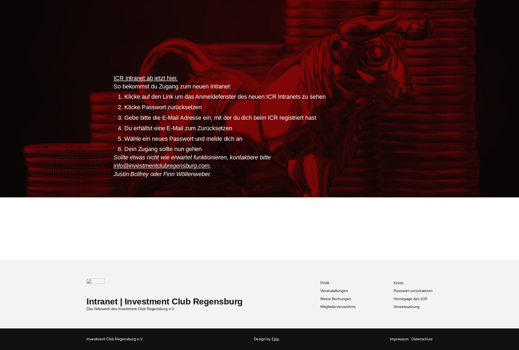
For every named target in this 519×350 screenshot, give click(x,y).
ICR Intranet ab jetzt (146, 78)
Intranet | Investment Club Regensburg (164, 301)
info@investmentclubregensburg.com (161, 165)
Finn (275, 339)
